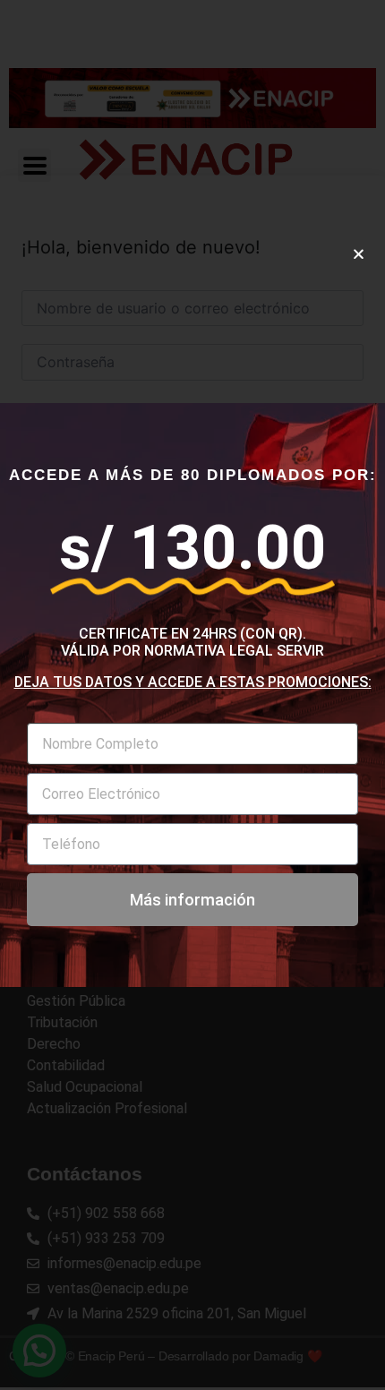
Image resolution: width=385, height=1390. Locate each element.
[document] (192, 695)
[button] (358, 254)
